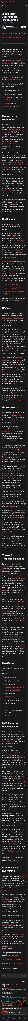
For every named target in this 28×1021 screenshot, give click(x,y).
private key (21, 781)
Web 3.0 (23, 876)
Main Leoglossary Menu (13, 959)
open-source (17, 393)
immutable (20, 300)
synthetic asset (19, 618)
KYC (16, 450)
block (20, 252)
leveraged (10, 946)
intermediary (15, 193)
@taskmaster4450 (7, 988)
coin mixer (16, 517)
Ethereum (5, 381)
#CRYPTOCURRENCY (6, 968)
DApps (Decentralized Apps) (12, 318)
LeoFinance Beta (17, 964)
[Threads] (6, 2)
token (23, 620)
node (19, 266)
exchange (17, 162)
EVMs (13, 384)
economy (5, 890)
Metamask (5, 372)
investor (10, 755)
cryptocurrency (15, 400)
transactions (20, 240)
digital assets (12, 851)
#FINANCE (15, 968)
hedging (8, 103)
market (15, 716)
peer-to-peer (6, 190)
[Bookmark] (17, 976)
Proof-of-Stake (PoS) (12, 288)
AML (20, 450)
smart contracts (15, 80)
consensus (6, 278)
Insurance (8, 707)
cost (19, 639)
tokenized (5, 611)
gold (17, 365)
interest (7, 97)
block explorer (7, 475)
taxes (23, 466)
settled (13, 257)
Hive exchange (10, 172)
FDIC (16, 816)
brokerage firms (18, 576)
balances (16, 243)
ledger (14, 236)
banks (6, 68)
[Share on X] (19, 33)
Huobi (4, 141)
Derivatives (9, 697)
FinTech (22, 646)
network (12, 273)
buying (14, 578)
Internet (16, 955)
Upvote (5, 1012)
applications (6, 348)
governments (16, 415)
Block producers (8, 261)
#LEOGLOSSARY (5, 971)
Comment (12, 1012)
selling (23, 578)
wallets (4, 532)
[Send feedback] (14, 2)
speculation (9, 106)
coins (21, 758)
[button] (3, 975)
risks (17, 732)
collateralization (7, 925)
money (4, 459)
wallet (14, 778)
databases (6, 899)
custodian (14, 841)
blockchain (6, 431)
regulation (15, 492)
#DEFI (12, 971)
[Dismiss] (25, 999)
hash (15, 250)
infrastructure (19, 601)
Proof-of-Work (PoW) (12, 285)
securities (17, 609)
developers (12, 506)
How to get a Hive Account (11, 38)
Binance (10, 141)
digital (19, 630)
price (17, 106)
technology (14, 224)
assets (14, 204)
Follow (23, 27)
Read (19, 1012)
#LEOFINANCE (19, 971)
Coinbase (5, 144)
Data (6, 684)
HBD (6, 167)
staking (7, 100)
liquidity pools (7, 741)
